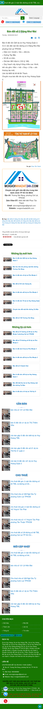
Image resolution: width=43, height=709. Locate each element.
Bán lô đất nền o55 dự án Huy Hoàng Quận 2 (25, 375)
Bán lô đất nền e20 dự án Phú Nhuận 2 (25, 357)
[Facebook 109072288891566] (5, 694)
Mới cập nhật (21, 546)
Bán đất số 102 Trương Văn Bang (23, 318)
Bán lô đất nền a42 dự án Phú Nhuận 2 (25, 292)
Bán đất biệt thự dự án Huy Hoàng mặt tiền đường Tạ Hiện (25, 384)
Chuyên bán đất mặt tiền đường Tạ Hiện (26, 309)
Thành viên (6, 627)
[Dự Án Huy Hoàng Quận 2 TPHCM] (21, 11)
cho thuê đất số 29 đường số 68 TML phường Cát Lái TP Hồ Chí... (25, 533)
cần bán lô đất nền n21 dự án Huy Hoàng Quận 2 (24, 462)
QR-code (19, 635)
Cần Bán (21, 403)
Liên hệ (25, 627)
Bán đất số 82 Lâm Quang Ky (22, 284)
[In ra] (36, 37)
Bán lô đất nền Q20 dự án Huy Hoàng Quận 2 (25, 259)
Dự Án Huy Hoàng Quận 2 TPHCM (26, 688)
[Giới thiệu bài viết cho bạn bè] (32, 37)
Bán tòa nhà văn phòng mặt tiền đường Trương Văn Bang (25, 268)
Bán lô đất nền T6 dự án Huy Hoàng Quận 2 (26, 302)
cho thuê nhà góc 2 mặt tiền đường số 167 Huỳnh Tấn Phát (25, 508)
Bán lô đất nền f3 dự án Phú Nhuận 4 (25, 349)
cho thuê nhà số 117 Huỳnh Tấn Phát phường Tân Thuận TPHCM (25, 520)
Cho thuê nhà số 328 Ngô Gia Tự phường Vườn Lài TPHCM (23, 495)
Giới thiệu (6, 623)
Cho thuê (22, 475)
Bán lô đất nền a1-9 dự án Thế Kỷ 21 (24, 391)
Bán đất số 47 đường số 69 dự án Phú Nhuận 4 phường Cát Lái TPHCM (25, 333)
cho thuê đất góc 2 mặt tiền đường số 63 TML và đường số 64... (25, 482)
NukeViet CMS (10, 690)
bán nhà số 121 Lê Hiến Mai (21, 410)
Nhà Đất (25, 623)
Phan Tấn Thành (36, 166)
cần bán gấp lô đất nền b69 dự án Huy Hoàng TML (25, 436)
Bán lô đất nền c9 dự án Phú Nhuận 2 (25, 275)
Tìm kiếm (26, 631)
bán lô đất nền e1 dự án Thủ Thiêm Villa (24, 423)
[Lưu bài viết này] (39, 37)
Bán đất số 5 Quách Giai (20, 366)
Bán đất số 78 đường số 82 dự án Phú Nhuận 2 (25, 341)
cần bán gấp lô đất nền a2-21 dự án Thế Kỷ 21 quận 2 (24, 449)
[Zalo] (5, 689)
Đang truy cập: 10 (7, 635)
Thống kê (6, 631)
